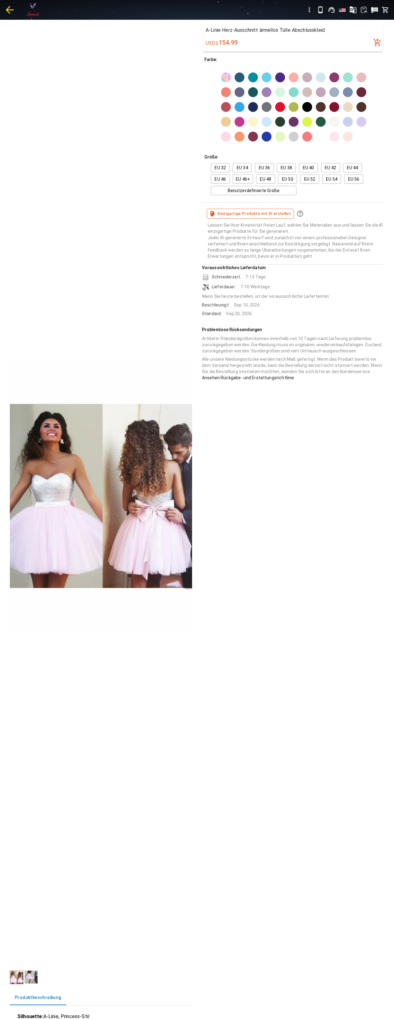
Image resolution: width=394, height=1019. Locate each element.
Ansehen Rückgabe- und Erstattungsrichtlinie (248, 377)
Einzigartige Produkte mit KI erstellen (254, 213)
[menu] (309, 9)
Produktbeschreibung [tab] (38, 997)
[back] (9, 10)
